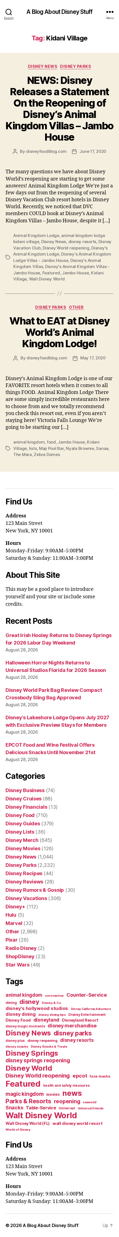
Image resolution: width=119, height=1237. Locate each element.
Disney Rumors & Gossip (35, 890)
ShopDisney (20, 956)
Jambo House (75, 272)
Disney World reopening (66, 248)
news (72, 1093)
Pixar (12, 940)
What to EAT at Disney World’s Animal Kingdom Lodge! (59, 332)
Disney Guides (23, 823)
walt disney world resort (78, 1123)
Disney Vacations (26, 898)
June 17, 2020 (92, 151)
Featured (51, 272)
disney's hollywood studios (37, 1008)
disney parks (73, 1033)
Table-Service (41, 1107)
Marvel (14, 923)
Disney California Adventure (91, 1009)
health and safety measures (66, 1085)
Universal (67, 1108)
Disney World (29, 1068)
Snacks (14, 1107)
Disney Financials (26, 807)
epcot (80, 1076)
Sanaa (102, 448)
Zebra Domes (47, 454)
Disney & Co (51, 1003)
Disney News (43, 66)
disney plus (15, 1041)
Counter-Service (86, 995)
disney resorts (82, 241)
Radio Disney (21, 948)
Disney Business (25, 790)
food (51, 442)
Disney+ (15, 906)
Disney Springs (32, 1053)
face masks (100, 1076)
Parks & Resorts (28, 1101)
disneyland (46, 1020)
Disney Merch (22, 840)
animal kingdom (29, 442)
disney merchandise (72, 1026)
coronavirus (54, 996)
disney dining (21, 1014)
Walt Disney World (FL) (28, 1123)
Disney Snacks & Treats (49, 1046)
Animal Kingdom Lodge (36, 235)
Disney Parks (75, 66)
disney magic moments (25, 1026)
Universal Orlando (91, 1108)
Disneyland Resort (80, 1020)
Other (76, 307)
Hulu (11, 915)
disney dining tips (52, 1015)
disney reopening (42, 1040)
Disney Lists (20, 832)
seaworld (89, 1102)
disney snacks (17, 1046)
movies (53, 1094)
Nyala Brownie (80, 448)
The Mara (22, 454)
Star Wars (18, 965)
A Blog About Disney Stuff (59, 12)
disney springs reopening (38, 1060)
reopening (67, 1101)
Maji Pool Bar (51, 448)
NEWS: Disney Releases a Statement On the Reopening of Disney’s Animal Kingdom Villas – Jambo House (59, 108)
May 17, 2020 (93, 357)
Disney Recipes (24, 873)
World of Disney (18, 1130)
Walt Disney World (47, 279)
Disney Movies (23, 848)
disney (29, 1001)
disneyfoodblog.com (46, 151)
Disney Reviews (24, 882)
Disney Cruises (24, 799)
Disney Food (20, 815)
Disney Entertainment (87, 1014)
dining (11, 1003)
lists (33, 448)
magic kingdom (25, 1094)
